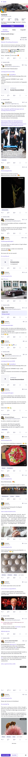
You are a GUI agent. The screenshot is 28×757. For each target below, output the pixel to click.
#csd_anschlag (12, 122)
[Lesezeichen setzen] (20, 58)
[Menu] (25, 26)
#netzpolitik (20, 125)
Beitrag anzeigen (6, 314)
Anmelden (14, 755)
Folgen (12, 26)
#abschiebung (4, 121)
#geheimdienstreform (6, 124)
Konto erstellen (5, 755)
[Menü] (25, 755)
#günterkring (14, 124)
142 (9, 19)
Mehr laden (14, 743)
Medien (14, 29)
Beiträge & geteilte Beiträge (7, 34)
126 (2, 19)
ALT (23, 206)
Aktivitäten (5, 29)
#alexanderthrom (5, 122)
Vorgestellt (23, 29)
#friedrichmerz (19, 122)
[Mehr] (26, 58)
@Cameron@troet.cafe (5, 16)
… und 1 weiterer (19, 736)
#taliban (16, 125)
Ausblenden (22, 128)
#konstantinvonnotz (21, 124)
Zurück (4, 1)
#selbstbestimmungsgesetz (7, 125)
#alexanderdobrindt (18, 121)
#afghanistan (11, 121)
